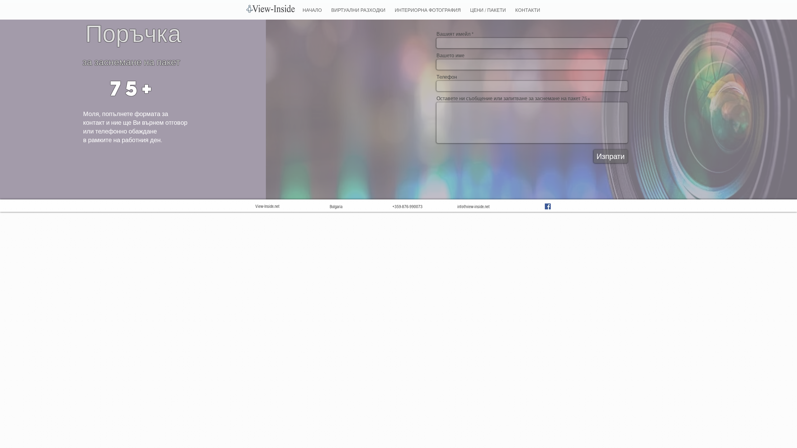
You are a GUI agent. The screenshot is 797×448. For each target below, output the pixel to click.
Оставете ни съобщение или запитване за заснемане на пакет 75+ (513, 98)
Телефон (446, 76)
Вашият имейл (453, 33)
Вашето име (450, 55)
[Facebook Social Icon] (548, 206)
